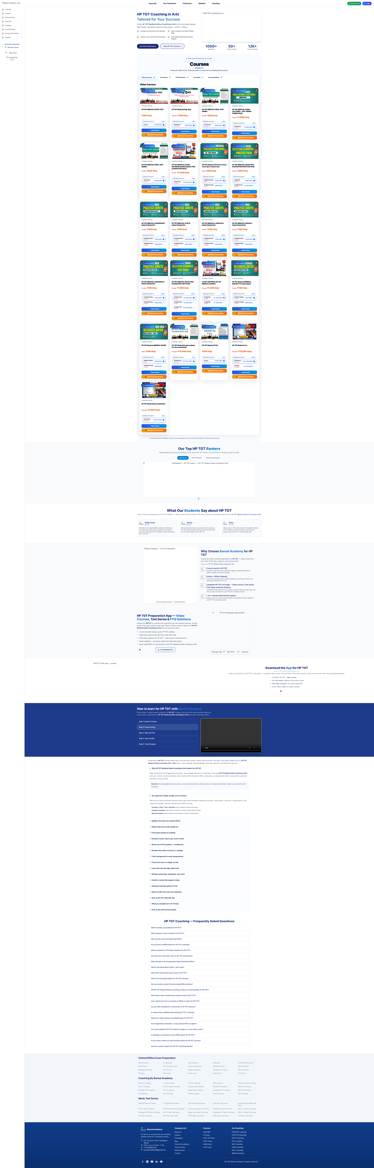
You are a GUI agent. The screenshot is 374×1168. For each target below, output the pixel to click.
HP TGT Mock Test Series (171, 1112)
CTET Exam (241, 1073)
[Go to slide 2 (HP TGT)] (200, 498)
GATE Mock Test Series (220, 1103)
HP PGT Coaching (144, 1086)
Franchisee (179, 1138)
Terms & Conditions (182, 1144)
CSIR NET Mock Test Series (147, 1103)
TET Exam (141, 1073)
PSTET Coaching (218, 1093)
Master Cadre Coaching (195, 1090)
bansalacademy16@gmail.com (155, 1150)
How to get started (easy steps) (164, 910)
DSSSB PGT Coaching (220, 1086)
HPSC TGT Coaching (244, 1090)
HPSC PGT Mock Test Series (247, 1109)
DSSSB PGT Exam (218, 1066)
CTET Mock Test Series (245, 1116)
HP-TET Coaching (193, 1093)
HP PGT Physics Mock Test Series (174, 1109)
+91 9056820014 (150, 1148)
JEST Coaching (237, 1150)
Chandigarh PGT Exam (145, 1070)
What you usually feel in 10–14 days (165, 904)
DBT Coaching (237, 1144)
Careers (177, 1135)
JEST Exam (207, 1147)
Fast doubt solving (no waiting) (163, 833)
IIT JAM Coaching (168, 1083)
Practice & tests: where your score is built (168, 839)
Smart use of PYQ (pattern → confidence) (167, 844)
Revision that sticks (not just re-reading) (167, 850)
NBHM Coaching (238, 1153)
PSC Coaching (237, 1141)
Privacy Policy (180, 1147)
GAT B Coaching (238, 1138)
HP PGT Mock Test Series (146, 1109)
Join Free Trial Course (148, 46)
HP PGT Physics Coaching (171, 1086)
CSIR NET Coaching (144, 1083)
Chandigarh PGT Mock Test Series (149, 1112)
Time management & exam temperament (167, 856)
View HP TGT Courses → (172, 46)
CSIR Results (183, 458)
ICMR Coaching (237, 1147)
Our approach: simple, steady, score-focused (169, 796)
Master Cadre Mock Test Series (198, 1112)
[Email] (161, 1161)
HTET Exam (166, 1073)
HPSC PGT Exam (243, 1066)
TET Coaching (142, 1093)
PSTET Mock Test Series (220, 1116)
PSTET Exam (217, 1073)
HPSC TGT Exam (243, 1070)
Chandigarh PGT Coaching (146, 1090)
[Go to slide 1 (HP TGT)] (198, 498)
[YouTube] (152, 1161)
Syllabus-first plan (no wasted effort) (166, 821)
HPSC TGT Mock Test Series (247, 1112)
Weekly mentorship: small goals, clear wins (168, 874)
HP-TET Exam (192, 1073)
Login (368, 3)
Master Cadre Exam (194, 1070)
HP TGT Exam (167, 1070)
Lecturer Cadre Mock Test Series (198, 1109)
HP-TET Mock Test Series (196, 1116)
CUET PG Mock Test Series (196, 1103)
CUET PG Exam (193, 1063)
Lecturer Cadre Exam (195, 1066)
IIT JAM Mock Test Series (171, 1103)
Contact (178, 1153)
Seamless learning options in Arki (164, 886)
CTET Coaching (243, 1093)
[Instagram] (147, 1161)
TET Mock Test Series (145, 1116)
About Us (178, 1132)
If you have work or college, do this (165, 862)
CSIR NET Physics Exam (245, 1063)
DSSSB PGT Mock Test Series (222, 1109)
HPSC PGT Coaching (244, 1086)
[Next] (254, 479)
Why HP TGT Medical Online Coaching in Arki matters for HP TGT (176, 768)
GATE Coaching (218, 1083)
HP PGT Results (197, 458)
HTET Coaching (168, 1093)
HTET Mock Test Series (170, 1116)
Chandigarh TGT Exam (220, 1070)
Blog (176, 1141)
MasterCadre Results (213, 458)
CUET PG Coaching (194, 1083)
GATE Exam (216, 1063)
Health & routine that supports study (166, 880)
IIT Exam (206, 1135)
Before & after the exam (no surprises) (167, 892)
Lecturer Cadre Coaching (196, 1086)
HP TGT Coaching (168, 1090)
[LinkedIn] (156, 1161)
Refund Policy (180, 1150)
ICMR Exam (207, 1144)
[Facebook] (142, 1161)
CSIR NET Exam (143, 1063)
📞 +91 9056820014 (165, 650)
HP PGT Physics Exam (170, 1066)
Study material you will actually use (165, 827)
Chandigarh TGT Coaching (221, 1090)
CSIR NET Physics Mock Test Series (247, 1104)
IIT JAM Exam (167, 1063)
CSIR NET (206, 1132)
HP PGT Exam (142, 1066)
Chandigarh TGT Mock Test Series (224, 1112)
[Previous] (145, 479)
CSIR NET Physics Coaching (247, 1083)
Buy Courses (355, 3)
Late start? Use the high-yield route (165, 868)
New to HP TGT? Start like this (163, 898)
